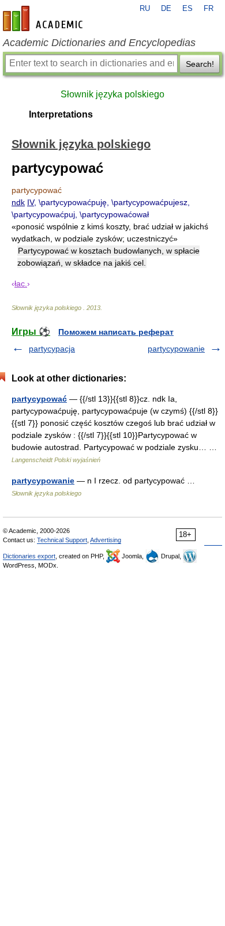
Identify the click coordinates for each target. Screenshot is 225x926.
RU (145, 9)
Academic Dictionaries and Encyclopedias (99, 42)
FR (208, 9)
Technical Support (62, 539)
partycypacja (52, 348)
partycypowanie (176, 348)
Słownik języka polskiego (112, 94)
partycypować (39, 398)
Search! (200, 64)
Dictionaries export (29, 556)
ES (187, 9)
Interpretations (61, 114)
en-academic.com (44, 18)
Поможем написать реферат (116, 332)
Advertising (105, 539)
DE (166, 9)
